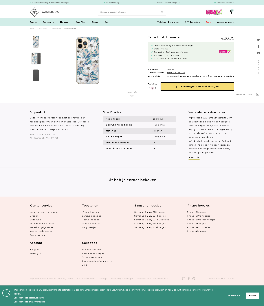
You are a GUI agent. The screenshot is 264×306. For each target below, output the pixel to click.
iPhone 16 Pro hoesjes (198, 216)
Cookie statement (85, 278)
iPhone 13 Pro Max (176, 72)
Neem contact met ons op (44, 212)
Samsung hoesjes (91, 216)
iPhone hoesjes (90, 212)
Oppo (95, 22)
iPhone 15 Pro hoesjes (198, 227)
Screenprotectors (92, 257)
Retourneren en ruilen (42, 223)
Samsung (48, 22)
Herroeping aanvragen (121, 278)
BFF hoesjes (192, 22)
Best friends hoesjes (93, 253)
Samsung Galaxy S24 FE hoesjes (151, 219)
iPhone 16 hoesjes (196, 212)
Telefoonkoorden (168, 22)
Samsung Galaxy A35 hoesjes (150, 227)
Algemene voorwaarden (43, 278)
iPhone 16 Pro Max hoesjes (201, 219)
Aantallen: (153, 84)
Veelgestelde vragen (41, 231)
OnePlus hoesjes (91, 223)
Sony (108, 22)
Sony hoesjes (89, 227)
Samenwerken (38, 235)
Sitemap (102, 278)
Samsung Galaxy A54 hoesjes (150, 223)
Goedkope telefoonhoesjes (97, 261)
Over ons (35, 216)
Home (32, 28)
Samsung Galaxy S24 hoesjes (150, 216)
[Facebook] (189, 279)
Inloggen (34, 249)
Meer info (194, 157)
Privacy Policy (65, 278)
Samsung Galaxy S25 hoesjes (149, 212)
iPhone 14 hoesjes (196, 231)
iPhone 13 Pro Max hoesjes (51, 28)
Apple (33, 22)
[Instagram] (183, 279)
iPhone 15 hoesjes (196, 223)
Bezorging (35, 219)
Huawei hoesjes (90, 219)
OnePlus (80, 22)
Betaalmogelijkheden (41, 227)
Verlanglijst (36, 253)
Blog (84, 265)
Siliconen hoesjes (69, 28)
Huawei (64, 22)
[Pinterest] (193, 279)
